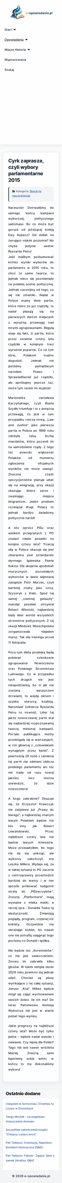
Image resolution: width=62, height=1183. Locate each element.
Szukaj (9, 69)
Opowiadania (14, 39)
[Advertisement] (31, 112)
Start (8, 29)
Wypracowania (15, 59)
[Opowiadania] (26, 39)
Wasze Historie (15, 49)
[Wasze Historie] (28, 49)
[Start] (14, 29)
